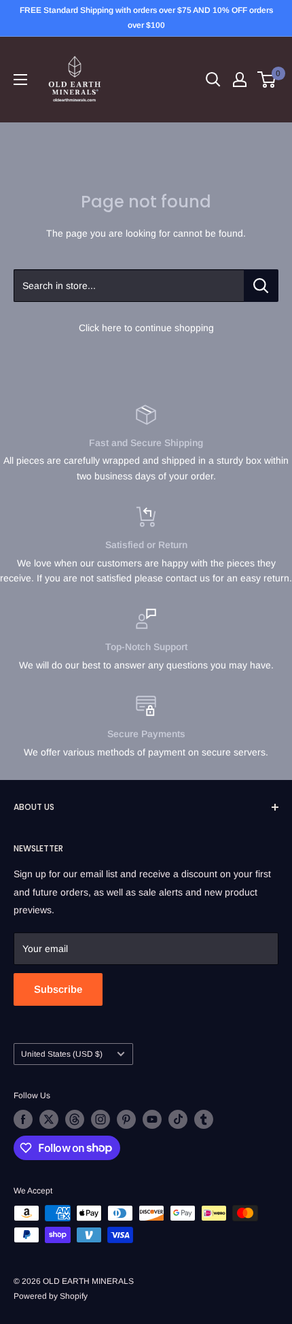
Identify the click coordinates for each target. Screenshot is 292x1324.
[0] (267, 79)
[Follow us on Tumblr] (203, 1119)
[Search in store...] (261, 285)
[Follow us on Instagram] (100, 1119)
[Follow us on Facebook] (23, 1119)
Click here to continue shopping (146, 327)
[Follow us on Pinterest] (126, 1119)
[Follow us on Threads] (74, 1119)
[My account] (240, 79)
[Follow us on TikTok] (177, 1119)
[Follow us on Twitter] (48, 1119)
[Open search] (213, 79)
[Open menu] (20, 79)
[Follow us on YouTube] (152, 1119)
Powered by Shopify (51, 1296)
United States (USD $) (62, 1054)
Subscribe (58, 989)
